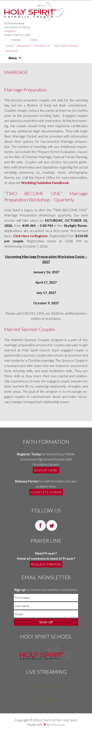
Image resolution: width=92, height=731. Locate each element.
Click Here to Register (30, 236)
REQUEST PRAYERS (46, 564)
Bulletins (23, 45)
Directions (10, 31)
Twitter (34, 39)
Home (10, 45)
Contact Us (42, 45)
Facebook (16, 39)
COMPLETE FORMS (46, 492)
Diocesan (58, 724)
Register (11, 51)
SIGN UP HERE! (46, 470)
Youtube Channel (66, 45)
